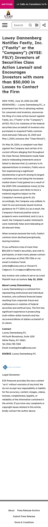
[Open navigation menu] (4, 25)
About (11, 510)
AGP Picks (7, 4)
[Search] (30, 25)
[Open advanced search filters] (36, 25)
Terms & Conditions (24, 522)
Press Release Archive (28, 510)
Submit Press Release (24, 516)
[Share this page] (44, 25)
